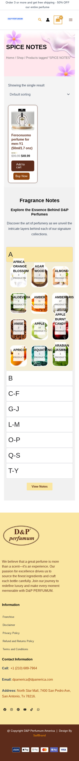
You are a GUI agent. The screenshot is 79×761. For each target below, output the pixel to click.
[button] (40, 19)
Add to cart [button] (20, 166)
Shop (20, 57)
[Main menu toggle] (70, 20)
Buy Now (21, 176)
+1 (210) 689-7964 (24, 668)
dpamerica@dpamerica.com (32, 679)
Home (10, 57)
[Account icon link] (48, 20)
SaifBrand (39, 735)
